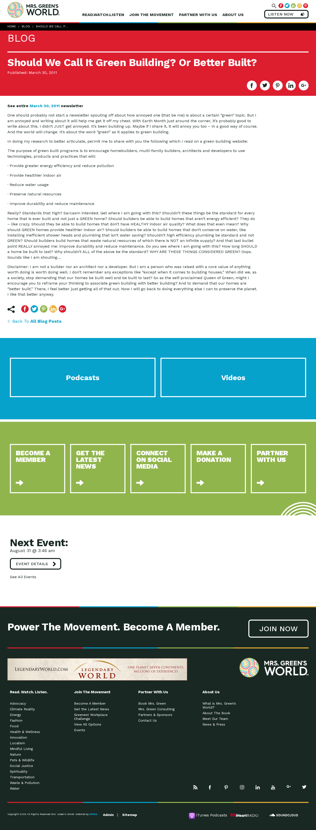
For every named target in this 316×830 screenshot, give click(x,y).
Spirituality (18, 771)
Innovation (18, 737)
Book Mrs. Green (152, 703)
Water (15, 788)
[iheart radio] (244, 815)
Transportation (22, 777)
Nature (15, 754)
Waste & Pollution (25, 783)
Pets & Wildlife (22, 760)
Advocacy (18, 703)
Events (79, 730)
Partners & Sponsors (155, 715)
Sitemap (129, 815)
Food (14, 726)
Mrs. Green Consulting (156, 709)
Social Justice (21, 766)
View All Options (87, 724)
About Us (233, 14)
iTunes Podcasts (211, 815)
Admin (108, 815)
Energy (15, 715)
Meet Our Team (215, 719)
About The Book (216, 713)
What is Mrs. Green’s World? (219, 705)
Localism (17, 743)
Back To (36, 321)
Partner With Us (198, 14)
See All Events (23, 577)
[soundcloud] (284, 815)
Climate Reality (22, 709)
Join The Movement (151, 14)
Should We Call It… (52, 26)
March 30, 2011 (45, 105)
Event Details (32, 563)
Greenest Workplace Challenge (91, 717)
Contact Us (147, 720)
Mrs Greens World (44, 9)
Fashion (16, 720)
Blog (26, 26)
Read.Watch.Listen (103, 14)
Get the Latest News (91, 709)
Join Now (278, 628)
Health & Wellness (25, 732)
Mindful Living (21, 749)
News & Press (213, 724)
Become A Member (90, 703)
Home (11, 26)
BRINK (93, 814)
